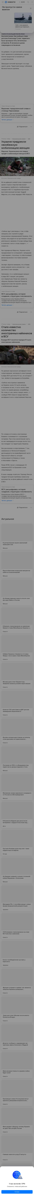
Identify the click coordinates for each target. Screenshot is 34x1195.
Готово (17, 1192)
